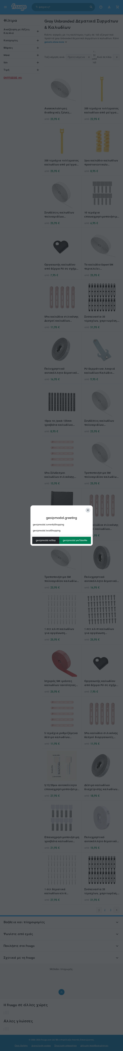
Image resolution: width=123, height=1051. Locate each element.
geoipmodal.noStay (46, 540)
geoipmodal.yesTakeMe (75, 540)
